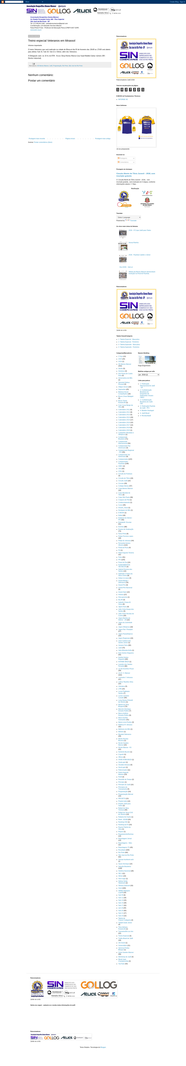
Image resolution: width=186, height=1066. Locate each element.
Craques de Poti (123, 500)
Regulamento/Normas (125, 834)
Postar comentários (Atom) (43, 142)
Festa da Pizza (123, 547)
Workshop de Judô (124, 957)
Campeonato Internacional (122, 442)
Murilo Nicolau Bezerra (123, 739)
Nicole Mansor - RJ (124, 747)
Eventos (121, 527)
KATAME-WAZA (123, 662)
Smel (120, 888)
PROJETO (121, 798)
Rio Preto (65, 65)
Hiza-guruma (122, 597)
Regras (120, 832)
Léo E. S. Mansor (124, 673)
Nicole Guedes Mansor (123, 744)
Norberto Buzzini (124, 752)
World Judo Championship (123, 960)
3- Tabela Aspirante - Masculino (129, 344)
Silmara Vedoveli (124, 885)
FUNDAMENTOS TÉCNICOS (124, 566)
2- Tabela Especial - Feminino (128, 342)
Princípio (121, 782)
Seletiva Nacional (124, 871)
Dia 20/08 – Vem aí (126, 267)
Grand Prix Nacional (125, 588)
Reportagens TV (124, 847)
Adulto (120, 368)
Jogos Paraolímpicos (125, 634)
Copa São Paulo (124, 497)
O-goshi (121, 754)
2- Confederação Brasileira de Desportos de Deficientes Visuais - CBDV (147, 393)
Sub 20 (120, 910)
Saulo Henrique (123, 864)
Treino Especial (123, 936)
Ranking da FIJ (123, 825)
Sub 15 (120, 903)
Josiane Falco (123, 645)
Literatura (121, 686)
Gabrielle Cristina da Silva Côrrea (125, 574)
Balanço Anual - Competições (123, 393)
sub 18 (120, 908)
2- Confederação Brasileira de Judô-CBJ (146, 401)
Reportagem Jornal (125, 838)
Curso (120, 505)
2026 (120, 361)
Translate (133, 220)
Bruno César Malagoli (125, 396)
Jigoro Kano (122, 607)
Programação (57, 65)
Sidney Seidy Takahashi (122, 882)
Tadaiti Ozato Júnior (125, 923)
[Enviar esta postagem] (33, 63)
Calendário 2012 (124, 412)
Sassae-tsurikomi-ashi (126, 859)
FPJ (119, 560)
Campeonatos (123, 459)
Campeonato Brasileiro (122, 438)
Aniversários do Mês (125, 378)
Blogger (103, 1047)
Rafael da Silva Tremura (123, 809)
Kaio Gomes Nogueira (126, 653)
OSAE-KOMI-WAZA (125, 759)
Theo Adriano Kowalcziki (123, 928)
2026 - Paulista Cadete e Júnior (139, 255)
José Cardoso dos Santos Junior (124, 641)
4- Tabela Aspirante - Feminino (128, 347)
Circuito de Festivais (125, 474)
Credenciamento (124, 502)
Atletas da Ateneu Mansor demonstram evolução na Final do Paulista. (142, 272)
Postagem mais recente (37, 138)
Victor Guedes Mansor (126, 952)
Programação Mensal (125, 794)
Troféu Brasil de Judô (125, 938)
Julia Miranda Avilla (125, 650)
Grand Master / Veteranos (123, 581)
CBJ (119, 469)
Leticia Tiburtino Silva (125, 682)
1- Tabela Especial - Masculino (128, 339)
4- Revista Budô (145, 416)
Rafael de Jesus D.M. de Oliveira (125, 813)
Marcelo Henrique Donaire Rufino (124, 710)
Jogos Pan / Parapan (125, 629)
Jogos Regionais (124, 638)
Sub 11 (120, 898)
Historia (121, 594)
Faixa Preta (122, 534)
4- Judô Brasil (144, 413)
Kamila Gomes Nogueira (123, 658)
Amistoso (121, 371)
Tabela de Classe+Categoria (124, 919)
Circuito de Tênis (124, 478)
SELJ (120, 873)
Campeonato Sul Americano (124, 455)
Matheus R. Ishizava (125, 725)
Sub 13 (120, 900)
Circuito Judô (122, 481)
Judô (50, 65)
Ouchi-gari (122, 767)
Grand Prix (122, 585)
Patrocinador (122, 770)
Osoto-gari (122, 762)
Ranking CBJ (122, 822)
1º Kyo (120, 356)
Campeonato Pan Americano (124, 447)
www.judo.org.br (36, 30)
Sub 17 (120, 905)
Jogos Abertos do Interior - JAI (124, 619)
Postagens (123, 158)
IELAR (120, 600)
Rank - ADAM (123, 819)
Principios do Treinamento (122, 788)
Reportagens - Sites (125, 843)
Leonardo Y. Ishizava (125, 677)
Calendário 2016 (124, 422)
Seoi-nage (122, 879)
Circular (121, 483)
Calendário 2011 (124, 410)
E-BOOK (121, 513)
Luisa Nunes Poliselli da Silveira (125, 701)
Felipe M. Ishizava (124, 541)
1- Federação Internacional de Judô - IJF (147, 385)
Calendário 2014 (124, 417)
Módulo (120, 732)
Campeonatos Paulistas (123, 462)
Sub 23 (120, 916)
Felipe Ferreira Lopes (125, 536)
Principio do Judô (124, 785)
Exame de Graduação (125, 529)
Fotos (120, 557)
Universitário (122, 945)
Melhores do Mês (124, 729)
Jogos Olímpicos (124, 627)
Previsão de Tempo (125, 779)
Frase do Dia (122, 562)
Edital (120, 515)
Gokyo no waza (123, 578)
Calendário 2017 (124, 425)
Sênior (120, 876)
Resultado (121, 850)
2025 (120, 359)
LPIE (120, 689)
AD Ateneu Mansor (43, 65)
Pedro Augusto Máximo (123, 773)
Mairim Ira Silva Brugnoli (123, 705)
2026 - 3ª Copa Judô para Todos (140, 230)
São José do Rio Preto (75, 65)
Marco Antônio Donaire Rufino (123, 714)
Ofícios (120, 757)
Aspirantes (122, 389)
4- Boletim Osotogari (147, 410)
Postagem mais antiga (102, 138)
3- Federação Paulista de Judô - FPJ (147, 407)
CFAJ (120, 471)
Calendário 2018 (124, 427)
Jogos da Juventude (125, 622)
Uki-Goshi (121, 943)
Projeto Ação (122, 801)
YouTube (121, 964)
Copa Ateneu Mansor (125, 488)
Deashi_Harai (123, 508)
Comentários (124, 162)
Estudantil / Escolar (124, 522)
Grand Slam (122, 592)
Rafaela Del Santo (124, 817)
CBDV (120, 466)
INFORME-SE (123, 99)
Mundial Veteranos (124, 734)
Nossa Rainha (134, 242)
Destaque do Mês (124, 510)
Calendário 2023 (124, 430)
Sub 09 (120, 895)
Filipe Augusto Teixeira (126, 553)
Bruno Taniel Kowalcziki (122, 401)
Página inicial (70, 138)
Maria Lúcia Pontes (125, 722)
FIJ (119, 550)
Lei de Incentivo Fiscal (126, 669)
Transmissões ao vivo (125, 931)
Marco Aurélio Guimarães (123, 718)
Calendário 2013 (124, 415)
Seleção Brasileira (124, 866)
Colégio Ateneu (123, 486)
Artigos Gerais (123, 387)
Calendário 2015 (124, 420)
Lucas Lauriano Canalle (123, 696)
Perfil (120, 777)
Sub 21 (120, 913)
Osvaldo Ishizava (124, 765)
